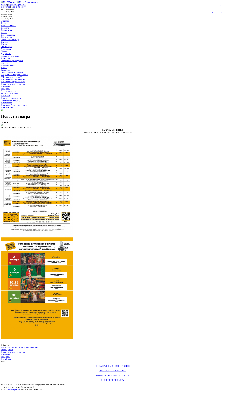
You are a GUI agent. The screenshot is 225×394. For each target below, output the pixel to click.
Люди (3, 23)
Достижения (6, 37)
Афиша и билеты (8, 25)
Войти (4, 4)
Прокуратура (7, 107)
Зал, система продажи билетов (14, 75)
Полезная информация (11, 98)
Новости (5, 28)
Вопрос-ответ (7, 30)
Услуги (4, 51)
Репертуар (5, 70)
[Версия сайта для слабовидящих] (217, 9)
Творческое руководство (12, 60)
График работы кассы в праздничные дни (19, 347)
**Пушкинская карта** (11, 77)
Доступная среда (8, 91)
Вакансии (5, 96)
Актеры (4, 63)
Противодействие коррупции (14, 105)
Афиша (4, 68)
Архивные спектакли (10, 56)
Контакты (5, 7)
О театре (5, 21)
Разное (4, 32)
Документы (6, 53)
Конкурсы (5, 89)
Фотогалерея (6, 46)
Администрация (8, 65)
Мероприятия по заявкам (12, 72)
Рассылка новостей (9, 93)
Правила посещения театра (13, 82)
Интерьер (5, 42)
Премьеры (5, 86)
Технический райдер (10, 39)
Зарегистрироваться (17, 4)
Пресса (4, 44)
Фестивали (6, 49)
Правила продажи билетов (13, 79)
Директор (5, 58)
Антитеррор (6, 103)
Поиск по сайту (19, 7)
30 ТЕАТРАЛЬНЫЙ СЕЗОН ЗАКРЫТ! (112, 366)
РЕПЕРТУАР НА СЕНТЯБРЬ (112, 371)
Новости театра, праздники (13, 84)
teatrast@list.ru (14, 389)
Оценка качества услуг (11, 100)
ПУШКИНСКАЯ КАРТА (112, 380)
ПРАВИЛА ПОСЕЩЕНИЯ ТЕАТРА (112, 375)
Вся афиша (6, 359)
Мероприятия (7, 350)
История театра (8, 35)
